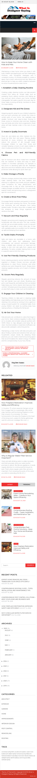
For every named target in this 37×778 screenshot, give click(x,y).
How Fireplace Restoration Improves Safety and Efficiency (17, 404)
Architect (5, 699)
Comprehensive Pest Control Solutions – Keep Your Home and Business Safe (23, 530)
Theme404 (12, 772)
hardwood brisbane (6, 755)
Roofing (16, 508)
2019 (5, 686)
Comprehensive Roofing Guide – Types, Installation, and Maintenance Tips (24, 512)
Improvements (7, 719)
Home (16, 544)
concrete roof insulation (20, 751)
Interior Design (8, 723)
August (8, 630)
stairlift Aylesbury (15, 757)
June (7, 640)
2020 (5, 681)
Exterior (5, 704)
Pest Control (18, 525)
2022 (5, 671)
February (9, 650)
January (8, 655)
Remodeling (18, 491)
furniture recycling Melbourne (24, 753)
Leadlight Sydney (6, 757)
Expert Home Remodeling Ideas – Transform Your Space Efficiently (24, 495)
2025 (5, 628)
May (6, 645)
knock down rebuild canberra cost (26, 755)
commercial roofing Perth (8, 751)
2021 (4, 676)
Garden (5, 709)
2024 (5, 661)
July (6, 635)
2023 (5, 666)
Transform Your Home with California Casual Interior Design (16, 348)
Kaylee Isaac (23, 68)
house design (14, 755)
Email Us (20, 1)
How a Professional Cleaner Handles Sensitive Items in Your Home (16, 354)
